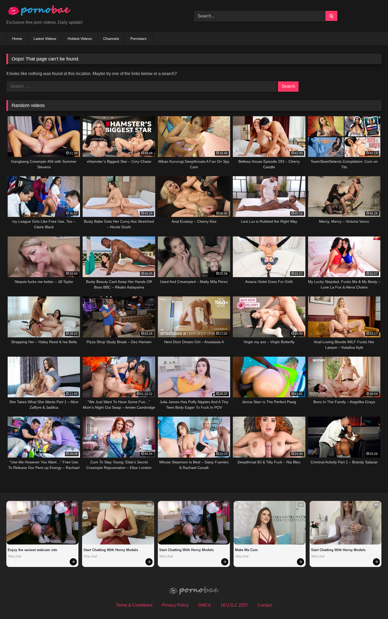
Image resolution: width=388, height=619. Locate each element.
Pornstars (138, 38)
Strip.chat (14, 556)
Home (17, 38)
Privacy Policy (175, 605)
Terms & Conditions (134, 605)
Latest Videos (45, 38)
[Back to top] (371, 603)
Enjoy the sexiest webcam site (32, 550)
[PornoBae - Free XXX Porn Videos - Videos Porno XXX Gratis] (39, 11)
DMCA (204, 605)
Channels (111, 38)
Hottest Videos (80, 38)
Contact (265, 605)
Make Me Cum (246, 550)
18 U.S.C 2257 (234, 605)
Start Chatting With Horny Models (110, 550)
